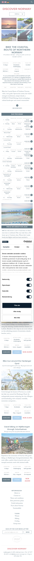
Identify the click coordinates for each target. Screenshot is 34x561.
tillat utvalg (17, 311)
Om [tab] (28, 247)
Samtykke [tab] (6, 247)
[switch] (29, 285)
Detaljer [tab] (17, 247)
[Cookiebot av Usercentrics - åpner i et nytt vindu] (24, 241)
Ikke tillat (17, 317)
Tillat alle (17, 305)
